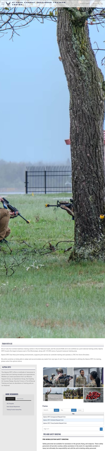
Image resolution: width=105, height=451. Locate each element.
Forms (79, 410)
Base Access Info (10, 398)
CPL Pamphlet (10, 403)
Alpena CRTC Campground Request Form (54, 417)
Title (73, 414)
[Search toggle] (102, 3)
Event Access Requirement (13, 406)
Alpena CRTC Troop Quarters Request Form (55, 423)
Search (56, 410)
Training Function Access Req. (14, 409)
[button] (2, 3)
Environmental (20, 398)
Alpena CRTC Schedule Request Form (53, 420)
